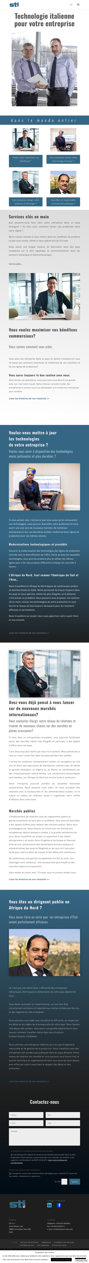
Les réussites (43, 1245)
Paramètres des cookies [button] (61, 1259)
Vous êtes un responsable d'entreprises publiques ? (63, 201)
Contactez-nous (59, 1245)
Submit (75, 1182)
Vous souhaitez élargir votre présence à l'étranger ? (25, 201)
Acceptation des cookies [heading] (44, 1252)
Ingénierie (46, 1242)
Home (14, 1242)
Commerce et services (64, 1242)
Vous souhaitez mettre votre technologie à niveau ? (63, 159)
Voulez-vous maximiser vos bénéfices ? (26, 159)
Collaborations (27, 1245)
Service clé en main (29, 1242)
